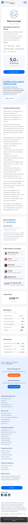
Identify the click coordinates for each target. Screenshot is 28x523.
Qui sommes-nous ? (6, 398)
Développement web (6, 430)
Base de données (19, 48)
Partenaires (4, 423)
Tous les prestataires (5, 362)
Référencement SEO (6, 434)
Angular (18, 46)
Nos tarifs (3, 400)
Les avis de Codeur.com (7, 406)
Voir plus (5, 42)
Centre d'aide (4, 467)
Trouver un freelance (6, 415)
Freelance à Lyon (5, 452)
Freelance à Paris (5, 450)
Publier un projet (9, 98)
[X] (6, 495)
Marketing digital (5, 440)
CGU (24, 514)
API (5, 46)
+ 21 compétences (11, 51)
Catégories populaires (7, 427)
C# (4, 51)
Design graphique (5, 438)
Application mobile (9, 48)
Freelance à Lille (5, 457)
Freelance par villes (6, 448)
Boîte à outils (4, 402)
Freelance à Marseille (6, 454)
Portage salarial (5, 421)
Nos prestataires (5, 419)
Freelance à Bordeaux (6, 459)
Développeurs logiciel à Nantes (17, 285)
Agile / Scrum (10, 46)
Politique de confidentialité (16, 514)
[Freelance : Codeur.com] (8, 2)
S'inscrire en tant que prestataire (9, 417)
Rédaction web (5, 436)
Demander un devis (6, 413)
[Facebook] (2, 495)
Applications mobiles (6, 442)
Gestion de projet (5, 444)
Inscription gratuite (14, 386)
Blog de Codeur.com (6, 404)
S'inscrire (11, 487)
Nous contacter (5, 469)
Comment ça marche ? (7, 465)
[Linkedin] (9, 495)
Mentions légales (5, 514)
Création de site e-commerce (8, 432)
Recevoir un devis (14, 72)
